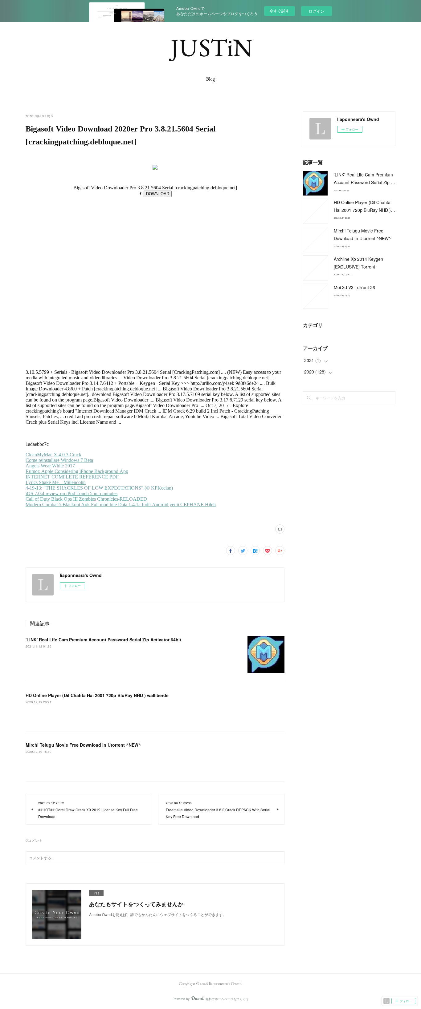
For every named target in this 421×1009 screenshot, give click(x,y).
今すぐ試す (279, 11)
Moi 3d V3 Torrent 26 (354, 287)
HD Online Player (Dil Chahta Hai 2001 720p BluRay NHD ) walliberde (97, 695)
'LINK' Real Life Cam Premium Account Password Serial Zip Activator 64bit (103, 639)
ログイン (317, 11)
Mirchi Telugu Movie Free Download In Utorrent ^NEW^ (83, 745)
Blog (210, 79)
